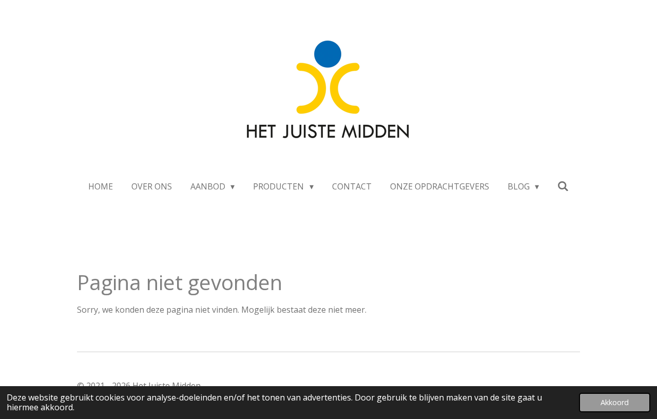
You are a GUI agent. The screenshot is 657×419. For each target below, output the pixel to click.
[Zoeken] (563, 186)
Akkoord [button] (615, 402)
